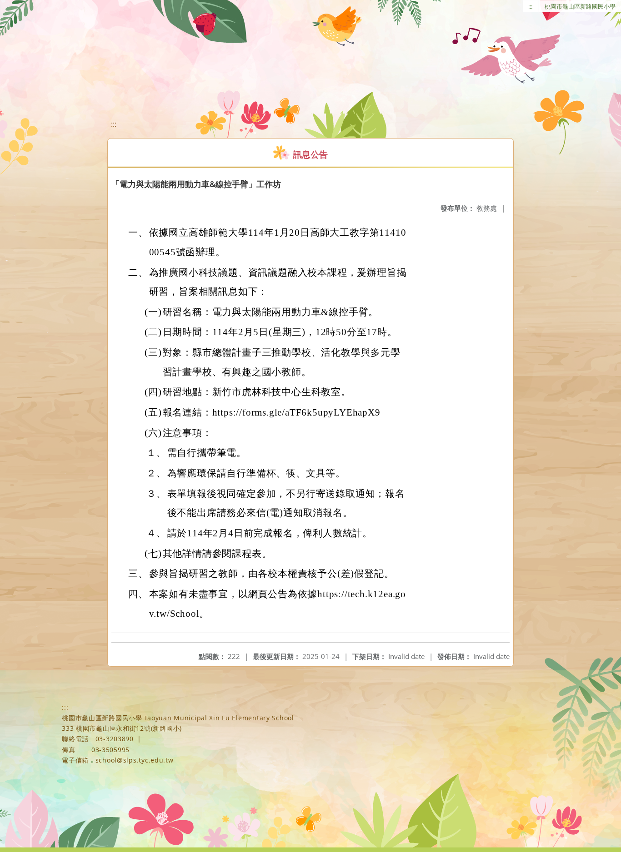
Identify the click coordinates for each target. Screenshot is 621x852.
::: (530, 6)
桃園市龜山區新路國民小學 (580, 6)
